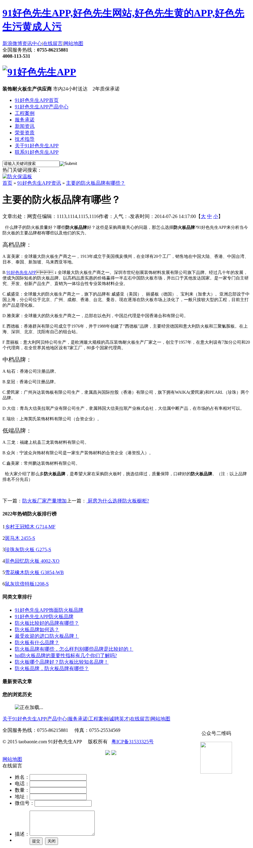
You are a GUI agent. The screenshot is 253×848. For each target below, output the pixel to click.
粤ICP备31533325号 (132, 741)
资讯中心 (32, 43)
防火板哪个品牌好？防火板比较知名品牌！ (62, 662)
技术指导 (25, 139)
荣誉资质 (25, 132)
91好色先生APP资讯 (39, 183)
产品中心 (57, 718)
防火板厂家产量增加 (44, 500)
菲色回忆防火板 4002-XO (32, 561)
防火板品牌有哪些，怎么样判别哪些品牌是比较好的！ (74, 649)
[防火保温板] (17, 176)
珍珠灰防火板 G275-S (28, 549)
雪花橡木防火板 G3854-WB (34, 572)
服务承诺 (25, 119)
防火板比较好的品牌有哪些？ (47, 623)
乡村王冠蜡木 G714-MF (30, 526)
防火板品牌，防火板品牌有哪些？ (52, 668)
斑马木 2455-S (20, 538)
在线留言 (53, 43)
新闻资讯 (25, 126)
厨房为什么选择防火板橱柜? (117, 500)
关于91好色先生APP (37, 145)
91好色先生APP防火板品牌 (44, 616)
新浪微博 (12, 43)
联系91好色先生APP (37, 152)
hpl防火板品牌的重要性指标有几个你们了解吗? (66, 655)
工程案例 (25, 113)
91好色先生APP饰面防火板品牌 (49, 610)
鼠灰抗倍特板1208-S (27, 583)
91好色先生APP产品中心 (41, 106)
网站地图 (73, 43)
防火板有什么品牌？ (37, 642)
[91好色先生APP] (39, 72)
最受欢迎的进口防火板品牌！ (47, 636)
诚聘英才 (119, 718)
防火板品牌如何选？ (37, 629)
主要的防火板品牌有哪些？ (95, 183)
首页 (7, 183)
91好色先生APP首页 (37, 100)
